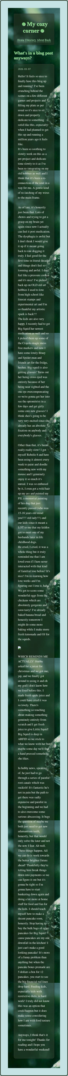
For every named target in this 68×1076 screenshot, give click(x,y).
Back (48, 40)
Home (20, 40)
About (40, 40)
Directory (30, 40)
